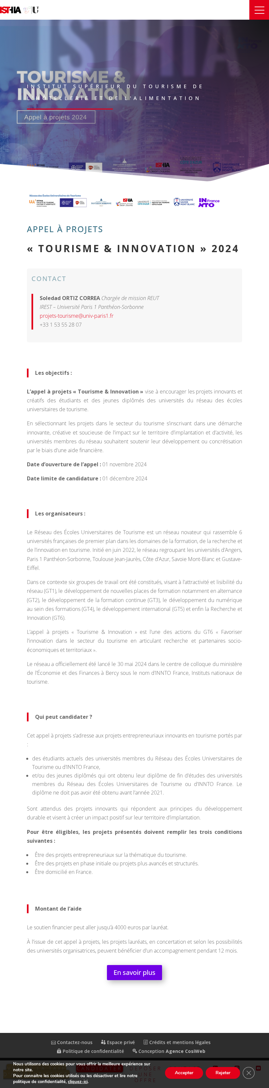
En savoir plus (134, 972)
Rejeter (223, 1073)
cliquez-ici (78, 1082)
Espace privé (120, 1042)
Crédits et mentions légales (179, 1042)
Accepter (184, 1073)
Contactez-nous (74, 1042)
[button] (259, 10)
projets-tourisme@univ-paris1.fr (77, 315)
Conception (171, 1051)
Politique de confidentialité (92, 1051)
